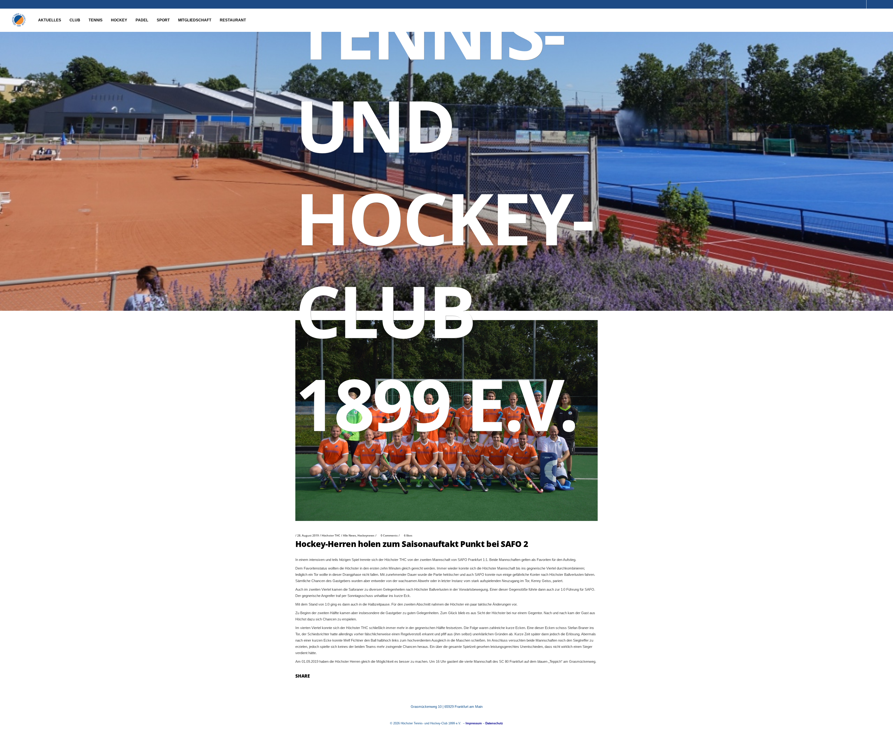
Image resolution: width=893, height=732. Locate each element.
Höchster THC (331, 535)
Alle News (349, 535)
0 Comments (389, 535)
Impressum (474, 723)
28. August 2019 (308, 535)
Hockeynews (365, 535)
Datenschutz (494, 723)
